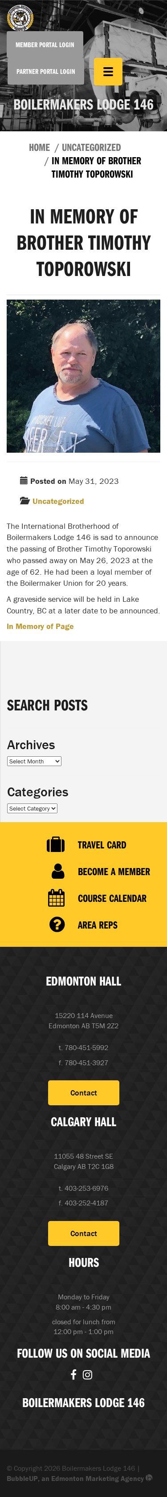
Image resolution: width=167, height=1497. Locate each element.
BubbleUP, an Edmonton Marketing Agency (76, 1478)
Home (39, 147)
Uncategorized (91, 147)
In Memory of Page (40, 626)
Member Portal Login (45, 44)
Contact (83, 1092)
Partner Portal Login (45, 71)
